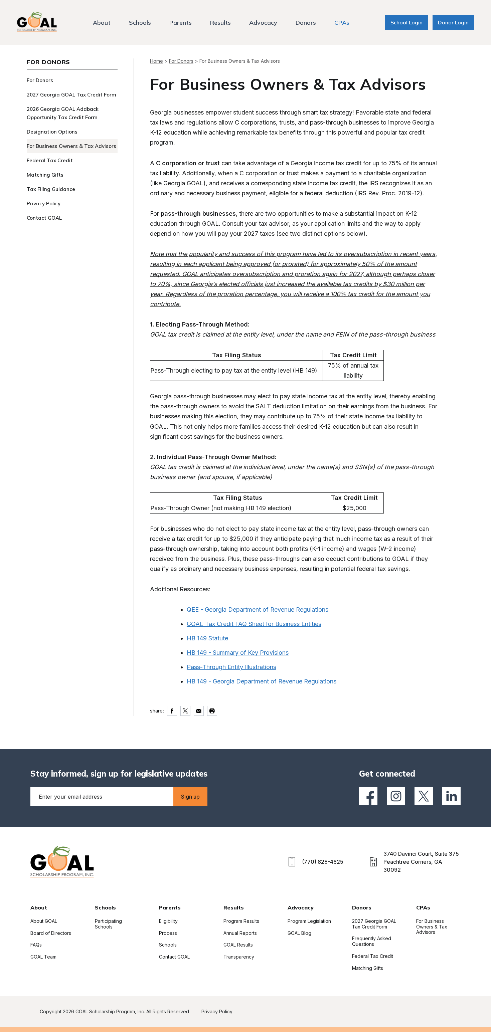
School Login (406, 22)
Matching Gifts (45, 175)
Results (220, 22)
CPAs (341, 22)
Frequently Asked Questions (371, 941)
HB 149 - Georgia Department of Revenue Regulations (261, 681)
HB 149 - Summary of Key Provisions (238, 652)
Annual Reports (240, 933)
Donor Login (453, 22)
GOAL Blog (299, 933)
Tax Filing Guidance (51, 189)
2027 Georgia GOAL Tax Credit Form (71, 94)
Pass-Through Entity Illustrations (231, 666)
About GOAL (43, 921)
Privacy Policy (43, 203)
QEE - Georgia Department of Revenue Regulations (257, 609)
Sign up (190, 796)
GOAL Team (43, 957)
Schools (140, 22)
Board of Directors (50, 933)
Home (156, 61)
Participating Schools (108, 924)
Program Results (241, 921)
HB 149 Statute (207, 638)
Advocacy (263, 22)
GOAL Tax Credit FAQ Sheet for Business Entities (254, 623)
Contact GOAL (44, 218)
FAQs (36, 945)
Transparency (238, 957)
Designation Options (52, 132)
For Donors (40, 80)
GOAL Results (238, 945)
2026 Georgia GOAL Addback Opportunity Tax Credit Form (63, 113)
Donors (306, 22)
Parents (180, 22)
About (102, 22)
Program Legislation (309, 921)
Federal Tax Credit (50, 160)
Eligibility (168, 921)
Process (168, 933)
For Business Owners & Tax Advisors (71, 146)
